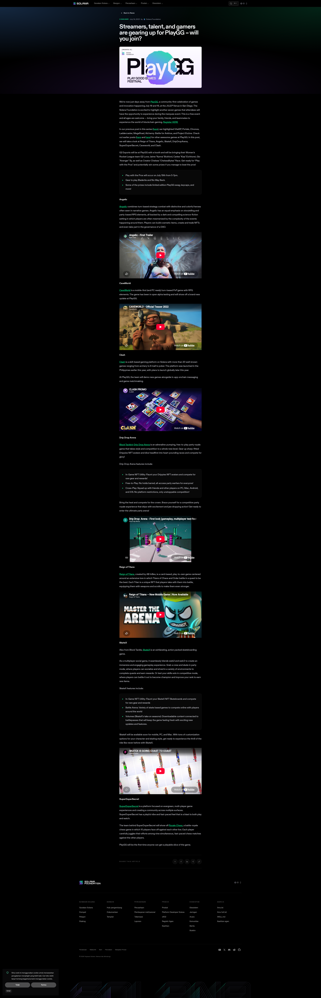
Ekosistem (156, 3)
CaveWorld (125, 290)
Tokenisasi (138, 917)
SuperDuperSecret (129, 806)
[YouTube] (219, 949)
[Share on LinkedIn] (187, 861)
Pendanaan (83, 950)
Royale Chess (176, 825)
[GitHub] (239, 949)
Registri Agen (167, 921)
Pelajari (82, 917)
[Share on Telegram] (193, 861)
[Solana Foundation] (90, 882)
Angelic (123, 206)
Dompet (82, 912)
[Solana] (80, 3)
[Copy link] (199, 861)
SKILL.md (221, 917)
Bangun (116, 3)
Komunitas (194, 921)
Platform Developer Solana (173, 912)
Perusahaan (130, 3)
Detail (9, 991)
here (155, 129)
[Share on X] (175, 861)
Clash (122, 362)
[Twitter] (224, 950)
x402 (164, 917)
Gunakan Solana (101, 3)
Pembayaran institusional (144, 912)
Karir (100, 950)
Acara (192, 917)
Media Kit (93, 950)
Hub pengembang (114, 908)
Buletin (192, 930)
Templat (110, 917)
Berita (192, 926)
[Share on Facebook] (181, 861)
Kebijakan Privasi (120, 950)
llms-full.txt (222, 912)
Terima (43, 985)
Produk (144, 3)
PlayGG (154, 101)
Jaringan (193, 912)
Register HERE (170, 122)
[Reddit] (234, 949)
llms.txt (220, 908)
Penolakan (108, 950)
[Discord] (229, 949)
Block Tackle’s (126, 444)
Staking (82, 921)
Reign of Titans (126, 574)
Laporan (137, 921)
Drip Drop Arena (142, 444)
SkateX (146, 649)
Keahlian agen (223, 921)
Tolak (18, 985)
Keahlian (165, 926)
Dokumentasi (112, 912)
